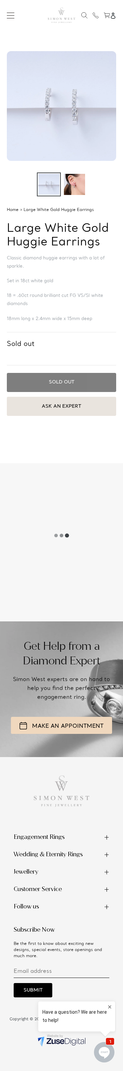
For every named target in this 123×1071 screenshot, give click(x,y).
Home (12, 210)
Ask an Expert (61, 406)
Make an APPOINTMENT (68, 726)
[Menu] (10, 15)
